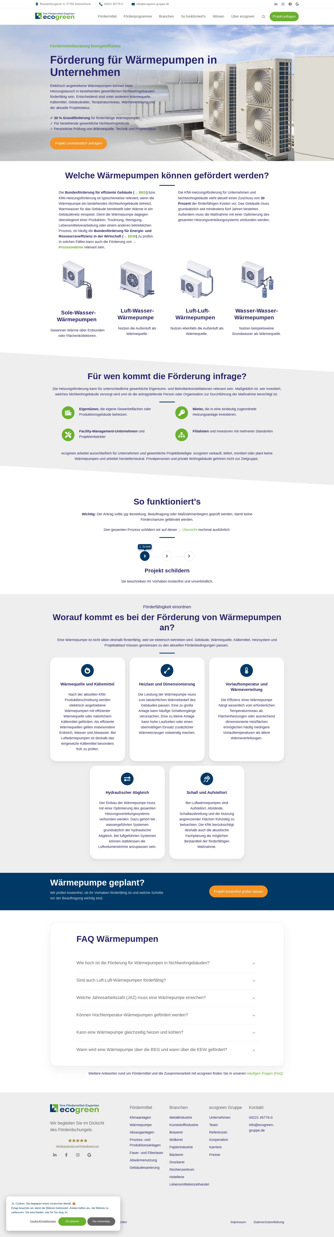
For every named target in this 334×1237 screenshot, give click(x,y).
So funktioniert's (193, 16)
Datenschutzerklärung (269, 1222)
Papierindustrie (181, 1147)
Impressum (238, 1222)
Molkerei (176, 1140)
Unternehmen (219, 1117)
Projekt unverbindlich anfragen (78, 143)
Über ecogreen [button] (242, 16)
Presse (214, 1155)
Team (213, 1125)
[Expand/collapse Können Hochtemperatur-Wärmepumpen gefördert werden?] (254, 1015)
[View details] (275, 4)
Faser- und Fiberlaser (146, 1153)
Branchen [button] (166, 16)
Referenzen (218, 1132)
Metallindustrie (180, 1117)
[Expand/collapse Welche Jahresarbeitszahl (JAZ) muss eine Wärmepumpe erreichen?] (254, 998)
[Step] (145, 556)
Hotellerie (176, 1177)
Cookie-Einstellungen (43, 1221)
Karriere (215, 1147)
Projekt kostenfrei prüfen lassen (238, 891)
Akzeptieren (72, 1221)
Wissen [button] (218, 16)
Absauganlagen (142, 1132)
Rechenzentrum (181, 1169)
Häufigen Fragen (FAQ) (265, 1073)
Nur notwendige (101, 1221)
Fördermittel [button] (107, 16)
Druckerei (176, 1162)
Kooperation (218, 1140)
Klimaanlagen (140, 1117)
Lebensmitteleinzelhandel (189, 1184)
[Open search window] (263, 17)
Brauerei (176, 1132)
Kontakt (256, 1107)
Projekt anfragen (284, 16)
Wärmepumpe (141, 1125)
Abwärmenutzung (143, 1160)
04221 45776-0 (261, 1117)
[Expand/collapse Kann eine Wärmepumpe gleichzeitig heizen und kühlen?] (254, 1033)
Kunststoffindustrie (183, 1125)
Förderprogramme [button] (138, 16)
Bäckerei (176, 1155)
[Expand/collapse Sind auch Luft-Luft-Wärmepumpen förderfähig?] (254, 981)
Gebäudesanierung (144, 1168)
